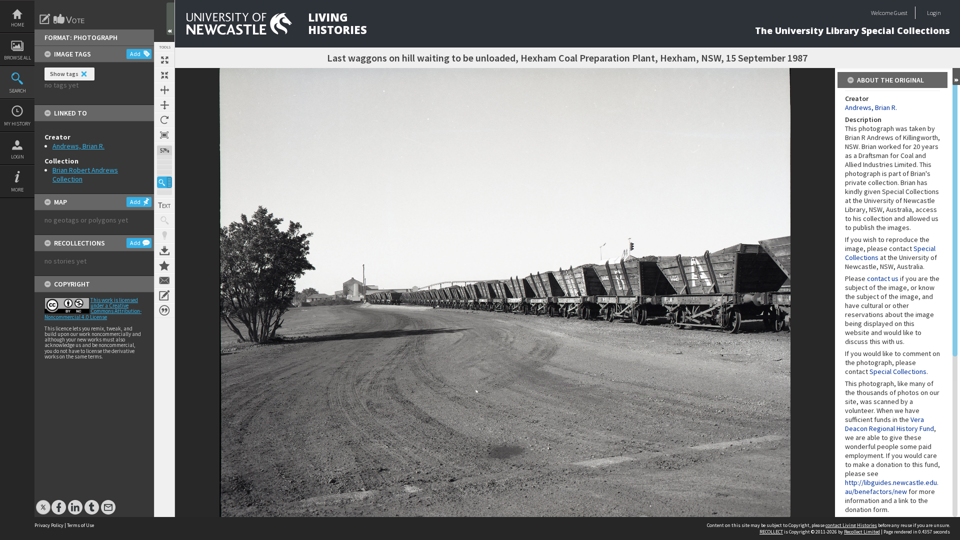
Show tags (64, 74)
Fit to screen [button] (164, 75)
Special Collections (898, 371)
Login (17, 157)
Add (135, 54)
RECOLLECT (771, 531)
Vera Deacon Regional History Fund (889, 424)
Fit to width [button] (164, 90)
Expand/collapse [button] (956, 76)
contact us (882, 278)
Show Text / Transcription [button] (164, 205)
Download (164, 250)
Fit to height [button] (164, 105)
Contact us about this (164, 280)
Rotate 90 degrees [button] (164, 120)
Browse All (17, 57)
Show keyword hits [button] (164, 220)
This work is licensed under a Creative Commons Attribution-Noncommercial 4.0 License (93, 308)
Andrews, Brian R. (78, 146)
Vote (69, 19)
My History (17, 123)
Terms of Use (80, 525)
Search (17, 91)
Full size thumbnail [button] (164, 60)
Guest (901, 12)
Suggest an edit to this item (45, 19)
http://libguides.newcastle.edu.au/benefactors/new (891, 487)
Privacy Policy (49, 525)
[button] (164, 182)
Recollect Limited (862, 531)
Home (17, 25)
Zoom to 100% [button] (164, 135)
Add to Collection (164, 265)
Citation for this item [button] (164, 310)
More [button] (17, 189)
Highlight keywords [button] (164, 235)
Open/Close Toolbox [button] (170, 18)
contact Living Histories (851, 525)
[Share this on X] (43, 502)
